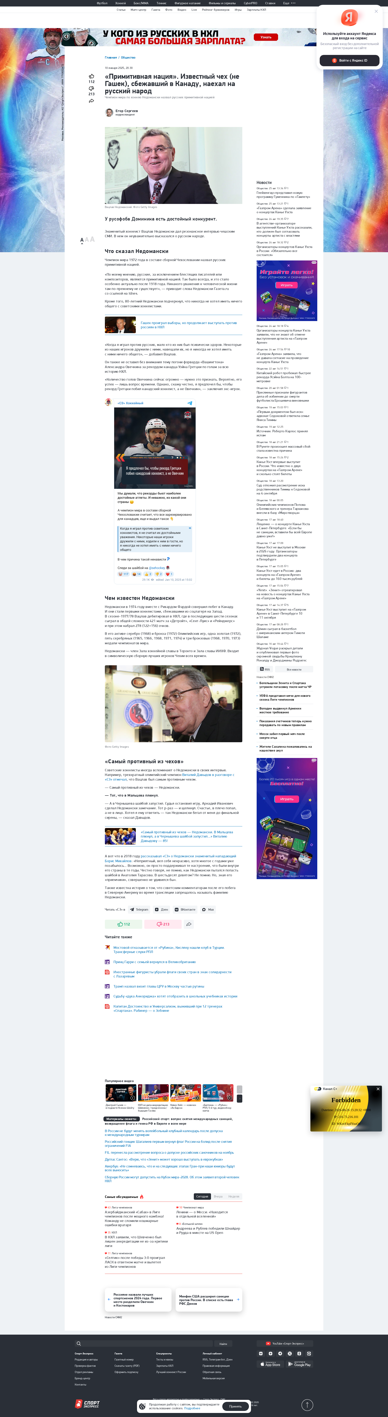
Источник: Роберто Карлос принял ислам (282, 433)
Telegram (142, 909)
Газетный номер (124, 1359)
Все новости (294, 669)
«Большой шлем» (192, 1223)
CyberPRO (250, 3)
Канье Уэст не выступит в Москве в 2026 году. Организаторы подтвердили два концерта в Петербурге (281, 553)
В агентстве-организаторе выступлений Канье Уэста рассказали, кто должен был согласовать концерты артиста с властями (284, 229)
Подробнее (192, 1408)
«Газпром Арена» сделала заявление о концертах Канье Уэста (284, 210)
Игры (238, 10)
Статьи (121, 10)
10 (180, 1207)
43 (109, 1207)
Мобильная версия (214, 1378)
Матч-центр (138, 10)
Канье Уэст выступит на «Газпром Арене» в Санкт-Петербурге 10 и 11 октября (281, 613)
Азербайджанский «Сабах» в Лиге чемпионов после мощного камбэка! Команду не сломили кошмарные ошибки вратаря (134, 1218)
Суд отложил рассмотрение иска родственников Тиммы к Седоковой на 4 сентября (283, 489)
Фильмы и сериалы (222, 3)
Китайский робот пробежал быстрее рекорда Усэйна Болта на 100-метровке (284, 377)
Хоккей (120, 3)
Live (194, 10)
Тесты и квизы (164, 1359)
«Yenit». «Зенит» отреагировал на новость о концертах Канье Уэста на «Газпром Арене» (283, 594)
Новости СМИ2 (113, 1317)
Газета (156, 10)
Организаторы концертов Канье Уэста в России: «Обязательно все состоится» (284, 251)
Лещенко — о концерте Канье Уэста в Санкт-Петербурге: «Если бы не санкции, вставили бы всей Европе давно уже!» (284, 530)
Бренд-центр (82, 1378)
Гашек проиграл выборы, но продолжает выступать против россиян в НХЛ (189, 325)
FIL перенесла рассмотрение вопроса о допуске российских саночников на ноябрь (169, 1152)
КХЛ (114, 1232)
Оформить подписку (126, 1372)
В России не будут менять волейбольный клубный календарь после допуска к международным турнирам (164, 1133)
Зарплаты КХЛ (256, 10)
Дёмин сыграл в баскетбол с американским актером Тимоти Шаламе (281, 633)
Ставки (270, 3)
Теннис (162, 3)
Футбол (102, 3)
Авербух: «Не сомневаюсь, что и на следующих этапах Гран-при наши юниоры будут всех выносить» (170, 1168)
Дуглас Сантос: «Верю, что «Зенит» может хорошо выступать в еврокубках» (164, 1159)
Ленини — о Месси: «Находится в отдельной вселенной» (202, 1214)
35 (109, 1232)
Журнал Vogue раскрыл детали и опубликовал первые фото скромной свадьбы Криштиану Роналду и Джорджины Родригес (282, 654)
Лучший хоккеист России (171, 1372)
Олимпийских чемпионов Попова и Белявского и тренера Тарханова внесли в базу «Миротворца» (282, 509)
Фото (168, 10)
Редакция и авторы (86, 1359)
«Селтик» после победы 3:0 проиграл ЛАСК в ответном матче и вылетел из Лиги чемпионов (135, 1261)
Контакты (80, 1384)
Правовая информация (216, 1365)
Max (211, 909)
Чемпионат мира (193, 1207)
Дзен (164, 909)
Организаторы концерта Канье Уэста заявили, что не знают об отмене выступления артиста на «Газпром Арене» (283, 336)
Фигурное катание (188, 3)
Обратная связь (212, 1372)
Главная (111, 57)
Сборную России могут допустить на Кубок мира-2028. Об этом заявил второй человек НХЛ (172, 1179)
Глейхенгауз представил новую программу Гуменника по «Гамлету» (283, 195)
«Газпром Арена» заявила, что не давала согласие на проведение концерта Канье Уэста (283, 358)
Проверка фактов (85, 1365)
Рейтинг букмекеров (215, 10)
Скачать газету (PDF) (127, 1365)
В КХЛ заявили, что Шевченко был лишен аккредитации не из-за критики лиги (136, 1241)
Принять (235, 1406)
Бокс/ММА (141, 3)
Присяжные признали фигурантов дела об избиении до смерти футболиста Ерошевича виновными (283, 396)
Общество (128, 57)
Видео (182, 10)
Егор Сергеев (127, 111)
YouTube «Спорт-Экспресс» (288, 1343)
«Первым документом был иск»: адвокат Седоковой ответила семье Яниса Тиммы (283, 416)
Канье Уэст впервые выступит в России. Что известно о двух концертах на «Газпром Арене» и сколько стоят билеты (279, 468)
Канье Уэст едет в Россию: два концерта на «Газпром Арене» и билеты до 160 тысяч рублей (279, 575)
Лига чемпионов (122, 1207)
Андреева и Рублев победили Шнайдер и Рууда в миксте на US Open (208, 1230)
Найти (223, 1344)
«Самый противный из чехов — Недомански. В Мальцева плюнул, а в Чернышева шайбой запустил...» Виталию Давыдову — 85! (187, 836)
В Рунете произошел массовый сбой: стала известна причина (284, 448)
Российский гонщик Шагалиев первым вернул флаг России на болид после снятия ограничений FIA (168, 1143)
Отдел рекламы (84, 1372)
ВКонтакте (188, 909)
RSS (267, 669)
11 (109, 1253)
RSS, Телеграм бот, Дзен (217, 1359)
